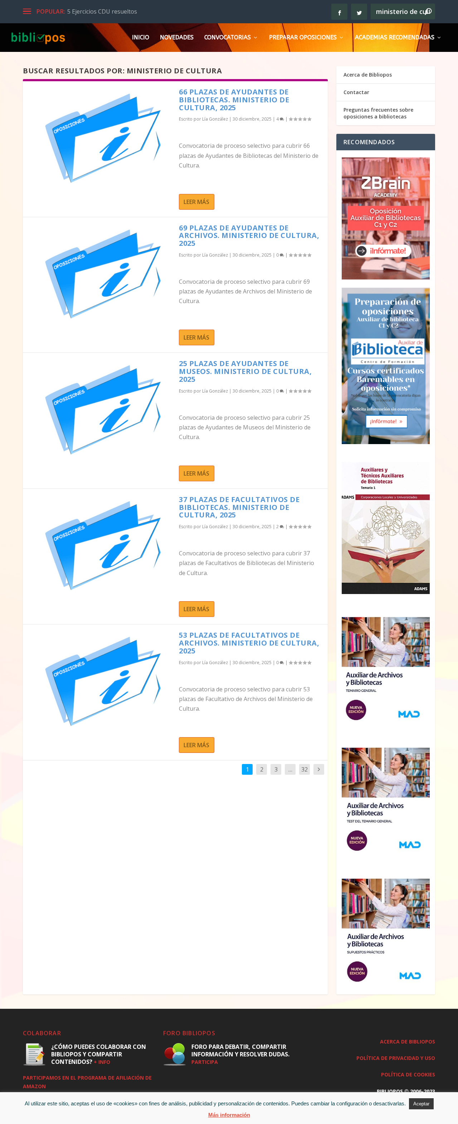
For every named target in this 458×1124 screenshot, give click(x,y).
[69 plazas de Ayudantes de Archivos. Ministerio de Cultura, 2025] (101, 274)
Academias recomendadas (394, 38)
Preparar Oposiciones (303, 38)
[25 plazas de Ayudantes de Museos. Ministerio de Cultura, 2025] (101, 410)
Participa (204, 1062)
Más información (229, 1115)
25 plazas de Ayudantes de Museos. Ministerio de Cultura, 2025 (245, 371)
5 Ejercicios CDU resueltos (102, 11)
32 (304, 769)
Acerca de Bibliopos (368, 74)
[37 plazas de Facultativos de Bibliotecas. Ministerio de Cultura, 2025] (101, 546)
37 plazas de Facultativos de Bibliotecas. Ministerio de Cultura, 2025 (239, 507)
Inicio (140, 38)
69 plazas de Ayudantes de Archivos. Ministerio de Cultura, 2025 (249, 235)
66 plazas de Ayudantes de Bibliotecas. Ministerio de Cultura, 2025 (234, 99)
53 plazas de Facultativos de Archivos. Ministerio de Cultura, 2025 (249, 643)
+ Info (102, 1062)
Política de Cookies (408, 1074)
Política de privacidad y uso (395, 1058)
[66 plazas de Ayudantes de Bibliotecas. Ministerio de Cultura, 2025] (101, 138)
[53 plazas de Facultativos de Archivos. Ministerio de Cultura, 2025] (101, 682)
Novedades (177, 38)
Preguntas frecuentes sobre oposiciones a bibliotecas (378, 113)
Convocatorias (227, 38)
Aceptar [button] (421, 1103)
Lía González (215, 119)
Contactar (356, 92)
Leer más (196, 202)
